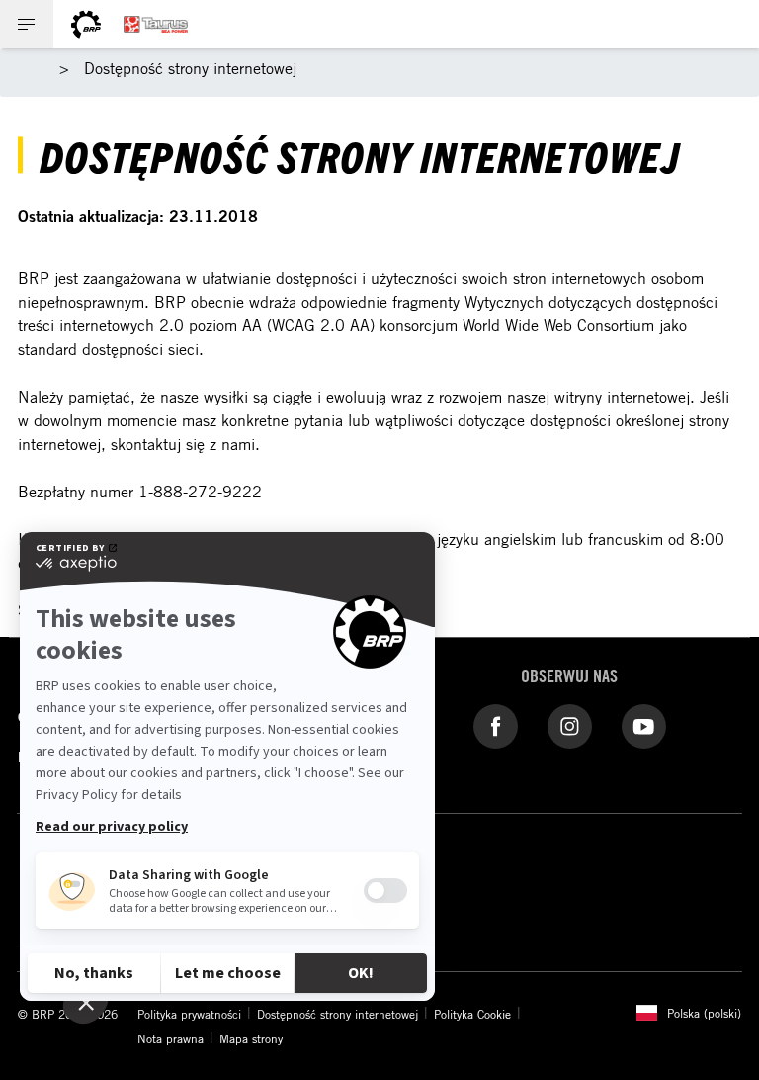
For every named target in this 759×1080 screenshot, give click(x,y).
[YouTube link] (644, 725)
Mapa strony (251, 1038)
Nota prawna (170, 1038)
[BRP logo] (86, 24)
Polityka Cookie (472, 1014)
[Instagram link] (570, 725)
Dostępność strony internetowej (337, 1014)
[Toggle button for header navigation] (26, 24)
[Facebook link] (495, 725)
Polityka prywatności (189, 1014)
